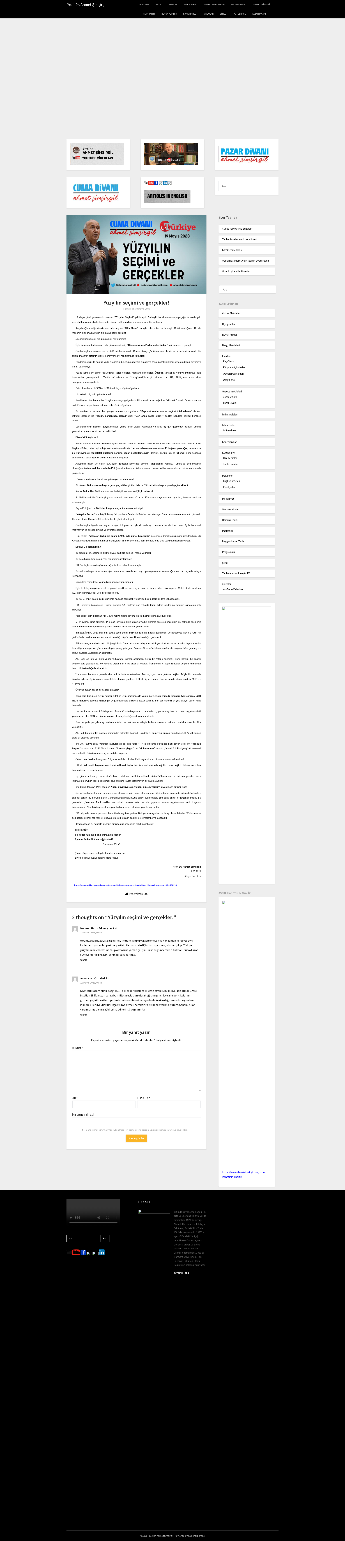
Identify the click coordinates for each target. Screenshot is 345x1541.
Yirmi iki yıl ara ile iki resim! (236, 271)
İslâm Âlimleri (230, 430)
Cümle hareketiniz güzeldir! (237, 228)
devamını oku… (182, 1272)
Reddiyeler (229, 487)
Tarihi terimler (230, 464)
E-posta (143, 1098)
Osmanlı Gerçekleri (233, 373)
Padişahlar (227, 530)
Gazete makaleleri (232, 391)
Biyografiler (190, 13)
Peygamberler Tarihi (233, 541)
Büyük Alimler (169, 13)
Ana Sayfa (144, 4)
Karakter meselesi (232, 250)
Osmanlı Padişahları (214, 4)
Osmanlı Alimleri (261, 4)
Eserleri (173, 4)
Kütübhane (240, 13)
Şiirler (223, 13)
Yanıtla (83, 959)
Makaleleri (190, 4)
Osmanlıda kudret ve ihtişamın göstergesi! (245, 260)
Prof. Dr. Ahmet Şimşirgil (86, 4)
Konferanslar (229, 442)
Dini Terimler (230, 458)
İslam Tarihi (149, 13)
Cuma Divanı (230, 396)
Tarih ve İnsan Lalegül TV (236, 573)
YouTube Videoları (233, 589)
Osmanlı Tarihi (230, 520)
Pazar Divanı (259, 13)
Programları (238, 4)
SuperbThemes (196, 1535)
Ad (75, 1098)
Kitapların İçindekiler (234, 367)
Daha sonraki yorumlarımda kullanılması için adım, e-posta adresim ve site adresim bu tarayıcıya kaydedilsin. (137, 1129)
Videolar (209, 13)
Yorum (77, 1048)
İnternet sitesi (83, 1114)
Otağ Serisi (229, 379)
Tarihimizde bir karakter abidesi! (239, 239)
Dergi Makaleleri (231, 345)
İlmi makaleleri (230, 414)
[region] (172, 80)
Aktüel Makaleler (231, 313)
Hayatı (159, 4)
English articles (231, 481)
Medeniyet (228, 498)
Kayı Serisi (228, 361)
